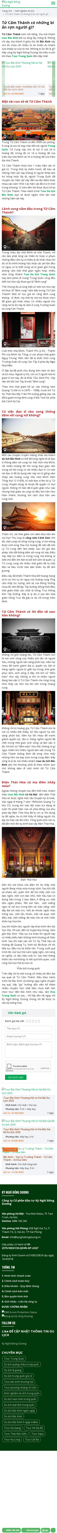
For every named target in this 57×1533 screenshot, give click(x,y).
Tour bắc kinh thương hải (18, 1381)
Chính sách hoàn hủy (16, 1281)
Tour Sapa (37, 1433)
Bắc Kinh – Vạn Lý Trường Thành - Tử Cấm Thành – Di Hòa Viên (27, 1158)
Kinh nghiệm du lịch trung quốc (22, 1393)
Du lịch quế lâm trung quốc (19, 1404)
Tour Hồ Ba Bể (34, 1428)
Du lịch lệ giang (12, 1370)
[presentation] (3, 79)
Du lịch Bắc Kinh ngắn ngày (19, 1410)
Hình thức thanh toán (17, 1275)
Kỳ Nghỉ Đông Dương (14, 1343)
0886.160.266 (12, 1530)
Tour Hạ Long (12, 1439)
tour (5, 38)
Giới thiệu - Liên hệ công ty (20, 1301)
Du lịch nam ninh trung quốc (20, 1399)
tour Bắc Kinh (16, 794)
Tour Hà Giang (12, 1428)
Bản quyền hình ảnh (16, 1296)
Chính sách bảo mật (16, 1291)
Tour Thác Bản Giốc (15, 1433)
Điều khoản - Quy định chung (21, 1286)
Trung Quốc (25, 56)
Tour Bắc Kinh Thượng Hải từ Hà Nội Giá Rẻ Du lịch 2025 (26, 1131)
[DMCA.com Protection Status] (19, 1312)
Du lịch (51, 191)
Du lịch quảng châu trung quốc (21, 1364)
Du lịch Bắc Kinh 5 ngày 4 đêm (21, 1422)
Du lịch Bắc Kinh (13, 1416)
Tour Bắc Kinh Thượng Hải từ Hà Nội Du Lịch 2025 (23, 88)
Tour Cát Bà (32, 1439)
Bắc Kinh (13, 38)
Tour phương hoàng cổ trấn (20, 1387)
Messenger (33, 1530)
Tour (15, 56)
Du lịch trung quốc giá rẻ (18, 1376)
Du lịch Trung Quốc (42, 274)
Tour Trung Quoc (14, 1358)
